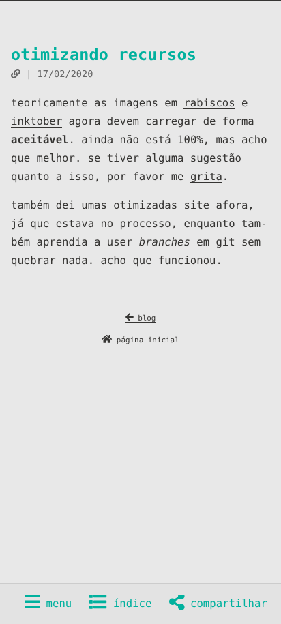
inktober (36, 121)
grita (206, 176)
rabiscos (209, 103)
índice (129, 603)
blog (145, 318)
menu (56, 603)
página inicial (145, 340)
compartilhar (225, 603)
